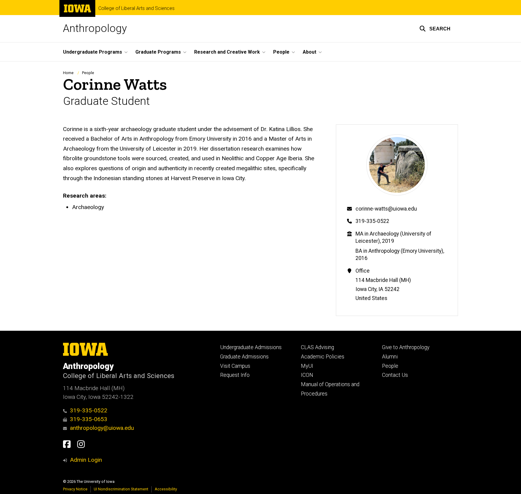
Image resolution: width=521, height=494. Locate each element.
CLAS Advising (317, 347)
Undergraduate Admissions (251, 347)
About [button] (309, 52)
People (88, 72)
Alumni (390, 357)
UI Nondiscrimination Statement (121, 489)
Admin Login (86, 459)
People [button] (281, 52)
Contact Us (395, 375)
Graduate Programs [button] (158, 52)
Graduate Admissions (244, 357)
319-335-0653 (88, 419)
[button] (435, 28)
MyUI (307, 366)
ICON (307, 375)
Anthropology (95, 28)
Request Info (235, 375)
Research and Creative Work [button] (227, 52)
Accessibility (166, 489)
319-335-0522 (372, 221)
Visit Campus (235, 366)
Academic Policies (322, 357)
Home (68, 72)
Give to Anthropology (405, 347)
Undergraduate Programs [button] (92, 52)
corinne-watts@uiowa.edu (386, 209)
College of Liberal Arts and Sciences (136, 8)
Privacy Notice (75, 489)
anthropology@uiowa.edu (102, 427)
